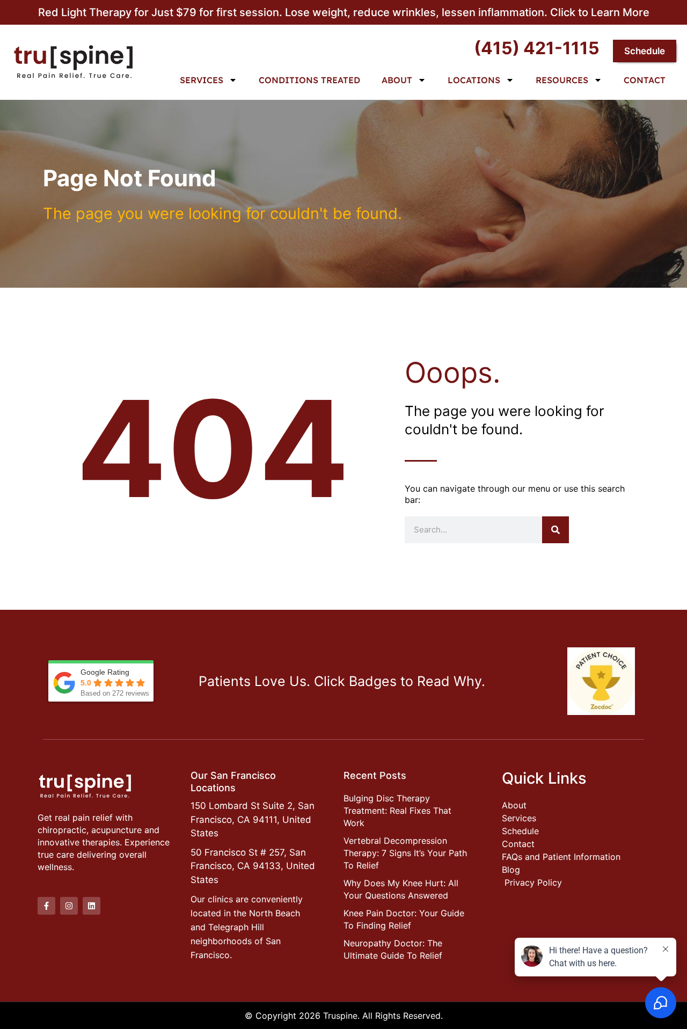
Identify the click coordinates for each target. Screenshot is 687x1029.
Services (201, 80)
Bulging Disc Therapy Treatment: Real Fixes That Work (397, 810)
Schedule (644, 51)
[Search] (555, 529)
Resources (562, 80)
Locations (474, 80)
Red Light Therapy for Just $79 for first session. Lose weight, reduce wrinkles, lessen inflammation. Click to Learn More (343, 12)
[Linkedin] (91, 906)
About (397, 80)
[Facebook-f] (46, 906)
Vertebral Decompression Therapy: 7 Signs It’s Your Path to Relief (405, 853)
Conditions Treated (309, 80)
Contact (645, 80)
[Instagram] (69, 906)
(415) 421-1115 (537, 48)
